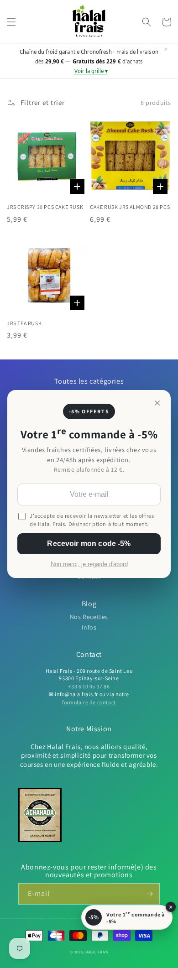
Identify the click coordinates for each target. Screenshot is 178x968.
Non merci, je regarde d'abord (89, 564)
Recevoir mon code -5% (89, 543)
